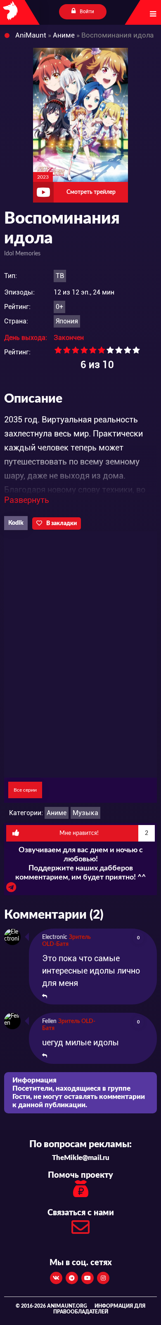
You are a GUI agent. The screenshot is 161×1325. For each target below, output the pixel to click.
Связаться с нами (80, 1213)
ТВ (60, 276)
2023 (43, 176)
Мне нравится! (104, 833)
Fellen (49, 1021)
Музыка (85, 813)
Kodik (16, 523)
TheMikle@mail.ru (80, 1157)
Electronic (54, 937)
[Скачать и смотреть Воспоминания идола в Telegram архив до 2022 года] (11, 889)
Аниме (56, 813)
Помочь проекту (80, 1175)
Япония (67, 321)
